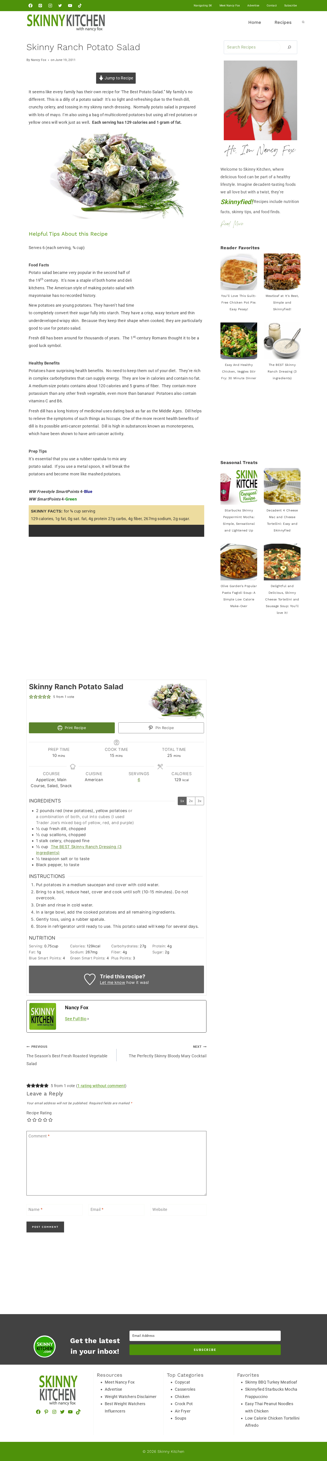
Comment (39, 1136)
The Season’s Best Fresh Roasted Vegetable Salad (67, 1055)
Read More (231, 224)
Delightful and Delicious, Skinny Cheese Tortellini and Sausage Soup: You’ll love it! (282, 599)
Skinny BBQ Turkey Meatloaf (271, 1382)
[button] (31, 697)
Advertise (253, 5)
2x (191, 801)
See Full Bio (75, 1018)
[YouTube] (70, 6)
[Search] (289, 47)
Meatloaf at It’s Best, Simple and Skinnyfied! (282, 302)
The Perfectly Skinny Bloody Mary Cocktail (167, 1051)
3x (200, 801)
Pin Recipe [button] (164, 727)
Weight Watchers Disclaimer (131, 1396)
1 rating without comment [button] (101, 1085)
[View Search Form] (303, 22)
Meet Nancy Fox (230, 5)
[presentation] (238, 271)
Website (160, 1209)
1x (182, 801)
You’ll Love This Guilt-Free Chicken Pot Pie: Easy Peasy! (238, 302)
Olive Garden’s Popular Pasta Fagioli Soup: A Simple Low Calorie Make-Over (239, 596)
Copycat (182, 1382)
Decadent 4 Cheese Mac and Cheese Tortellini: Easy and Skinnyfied (282, 520)
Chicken (182, 1396)
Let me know (112, 982)
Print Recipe (74, 727)
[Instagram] (50, 6)
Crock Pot (184, 1403)
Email (97, 1209)
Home (254, 22)
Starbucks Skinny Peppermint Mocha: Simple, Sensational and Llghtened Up (239, 520)
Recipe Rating (39, 1112)
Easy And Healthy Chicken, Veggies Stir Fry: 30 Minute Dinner (238, 371)
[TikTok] (80, 6)
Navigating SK (203, 5)
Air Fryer (182, 1411)
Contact (272, 5)
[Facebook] (30, 6)
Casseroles (185, 1389)
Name (35, 1209)
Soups (180, 1418)
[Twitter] (60, 6)
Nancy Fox (38, 60)
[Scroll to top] (320, 1417)
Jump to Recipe (118, 78)
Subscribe (290, 5)
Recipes (283, 22)
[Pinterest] (40, 6)
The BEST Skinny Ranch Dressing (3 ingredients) (282, 371)
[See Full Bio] (88, 1019)
